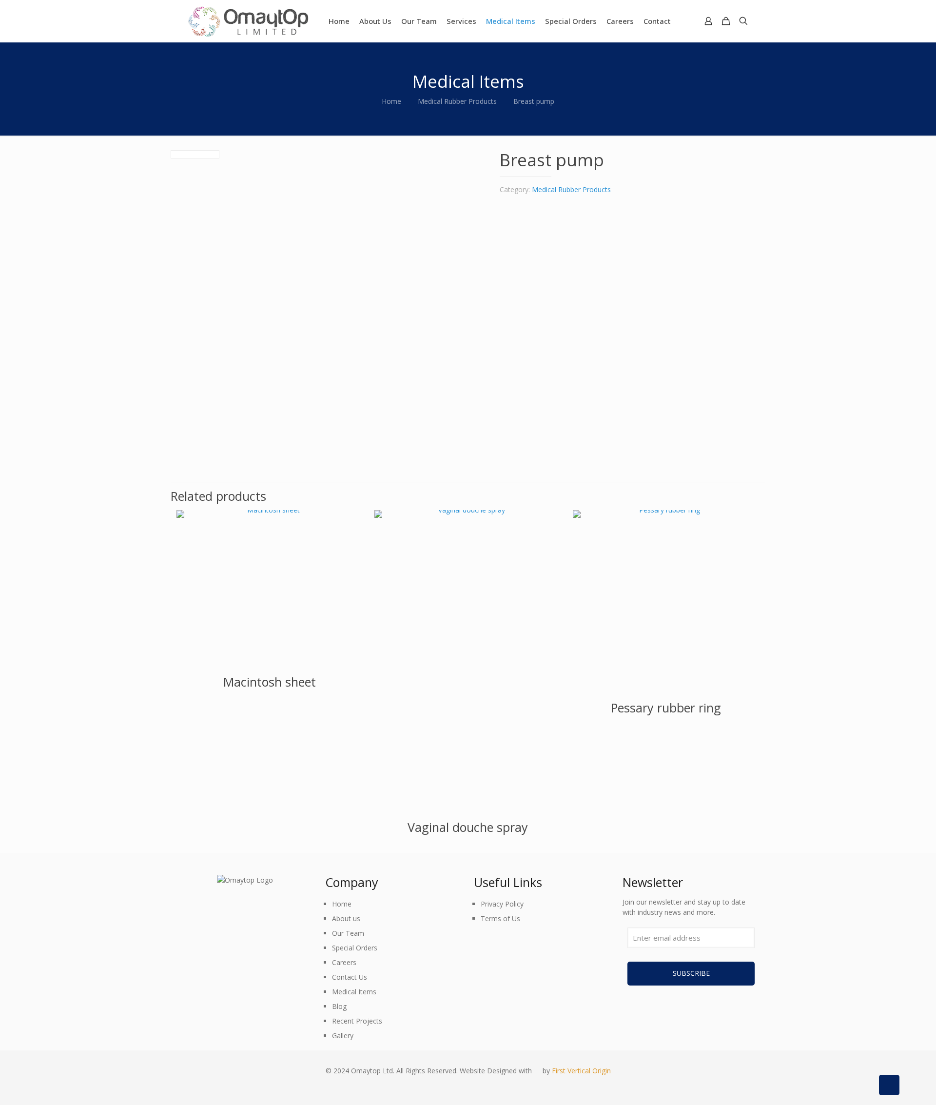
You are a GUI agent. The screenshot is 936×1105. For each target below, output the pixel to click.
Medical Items (354, 991)
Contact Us (349, 977)
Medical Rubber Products (457, 101)
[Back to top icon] (889, 1085)
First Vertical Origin (581, 1070)
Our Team (348, 933)
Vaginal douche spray (468, 827)
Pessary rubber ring (666, 707)
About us (346, 918)
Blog (339, 1006)
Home (391, 101)
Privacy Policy (502, 903)
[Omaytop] (247, 21)
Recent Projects (357, 1021)
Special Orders (354, 947)
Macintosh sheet (269, 681)
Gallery (342, 1035)
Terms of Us (500, 918)
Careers (344, 962)
